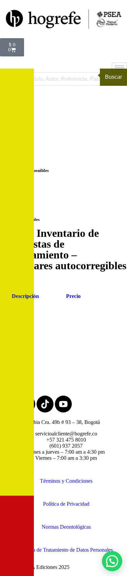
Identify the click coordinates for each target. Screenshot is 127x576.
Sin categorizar (16, 205)
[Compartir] (89, 7)
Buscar (113, 77)
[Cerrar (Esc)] (104, 7)
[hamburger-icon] (119, 67)
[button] (112, 561)
